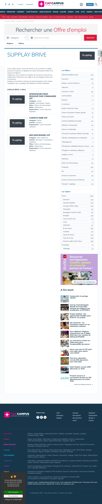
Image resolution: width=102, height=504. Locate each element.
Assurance (77, 79)
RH (77, 171)
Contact (20, 4)
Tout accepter (13, 492)
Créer (30, 477)
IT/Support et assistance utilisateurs (77, 150)
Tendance (39, 446)
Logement (20, 12)
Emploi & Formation (87, 444)
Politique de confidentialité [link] (13, 499)
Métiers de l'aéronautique (77, 163)
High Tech (98, 12)
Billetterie (42, 468)
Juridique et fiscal (77, 154)
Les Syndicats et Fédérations (38, 478)
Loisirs (49, 455)
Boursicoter (74, 471)
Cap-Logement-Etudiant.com (71, 482)
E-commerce (77, 104)
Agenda (89, 12)
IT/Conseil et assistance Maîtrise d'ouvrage (77, 133)
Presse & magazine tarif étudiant (40, 466)
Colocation (31, 461)
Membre (82, 4)
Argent (71, 12)
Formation (11, 12)
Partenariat (93, 415)
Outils (75, 17)
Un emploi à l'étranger (60, 17)
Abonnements (41, 455)
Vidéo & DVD (76, 466)
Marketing (77, 159)
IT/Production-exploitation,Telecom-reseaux (77, 146)
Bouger (89, 450)
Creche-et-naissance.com (64, 484)
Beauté (30, 444)
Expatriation (70, 17)
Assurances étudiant (87, 471)
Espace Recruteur (83, 17)
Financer (36, 462)
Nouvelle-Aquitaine (78, 203)
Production (77, 167)
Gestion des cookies (66, 493)
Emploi (2, 12)
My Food (76, 444)
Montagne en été (69, 450)
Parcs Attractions (56, 450)
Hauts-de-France (78, 235)
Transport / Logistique (77, 184)
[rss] (12, 4)
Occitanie (78, 231)
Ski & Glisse (81, 450)
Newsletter (29, 4)
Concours (67, 466)
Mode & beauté (45, 12)
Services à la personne (77, 175)
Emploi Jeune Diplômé (42, 17)
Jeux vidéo (93, 466)
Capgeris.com (33, 482)
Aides (30, 462)
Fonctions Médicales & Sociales (77, 121)
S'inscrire (90, 4)
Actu (83, 12)
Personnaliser (13, 496)
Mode (85, 455)
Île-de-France (78, 228)
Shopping (68, 444)
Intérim (51, 17)
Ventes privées (58, 444)
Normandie (78, 209)
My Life (46, 446)
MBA (42, 435)
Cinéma (85, 466)
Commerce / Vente (77, 91)
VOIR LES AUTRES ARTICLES (83, 384)
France (77, 196)
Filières (30, 434)
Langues (83, 434)
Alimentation (92, 455)
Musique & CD (58, 466)
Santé (49, 444)
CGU (58, 413)
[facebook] (5, 4)
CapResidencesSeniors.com (49, 482)
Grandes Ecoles (33, 435)
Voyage (55, 12)
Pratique (70, 451)
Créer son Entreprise (35, 441)
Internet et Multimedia (77, 129)
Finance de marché (77, 117)
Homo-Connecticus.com (36, 484)
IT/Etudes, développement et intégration (77, 138)
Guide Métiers (39, 434)
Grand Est (78, 199)
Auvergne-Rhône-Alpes (78, 206)
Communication (77, 96)
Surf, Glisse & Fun (34, 450)
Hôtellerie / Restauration (77, 125)
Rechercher (90, 38)
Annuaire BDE (74, 477)
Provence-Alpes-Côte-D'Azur (78, 241)
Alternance (32, 17)
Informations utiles (47, 462)
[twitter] (9, 4)
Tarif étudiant (32, 12)
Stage (8, 17)
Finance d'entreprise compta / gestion (77, 112)
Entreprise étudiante (60, 477)
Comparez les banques (36, 471)
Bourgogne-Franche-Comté (78, 212)
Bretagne (78, 215)
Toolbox (61, 434)
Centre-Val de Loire (78, 219)
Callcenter (77, 87)
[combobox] (11, 43)
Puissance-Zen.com (90, 482)
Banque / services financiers (77, 83)
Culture (63, 12)
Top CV (72, 441)
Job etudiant (14, 17)
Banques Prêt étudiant (53, 471)
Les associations (46, 477)
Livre (29, 468)
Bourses (66, 471)
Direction (77, 100)
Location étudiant (75, 461)
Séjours (41, 451)
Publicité (92, 413)
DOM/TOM (78, 225)
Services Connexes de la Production (77, 180)
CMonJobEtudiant (23, 17)
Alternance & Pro (51, 434)
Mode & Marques (40, 444)
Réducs (42, 457)
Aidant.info (50, 484)
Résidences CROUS (90, 461)
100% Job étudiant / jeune (77, 75)
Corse (78, 222)
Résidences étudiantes (59, 461)
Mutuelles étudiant (34, 473)
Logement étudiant (43, 461)
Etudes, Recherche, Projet (77, 108)
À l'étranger (77, 245)
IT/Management (77, 142)
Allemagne (78, 248)
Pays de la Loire (78, 238)
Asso (77, 12)
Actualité (68, 434)
